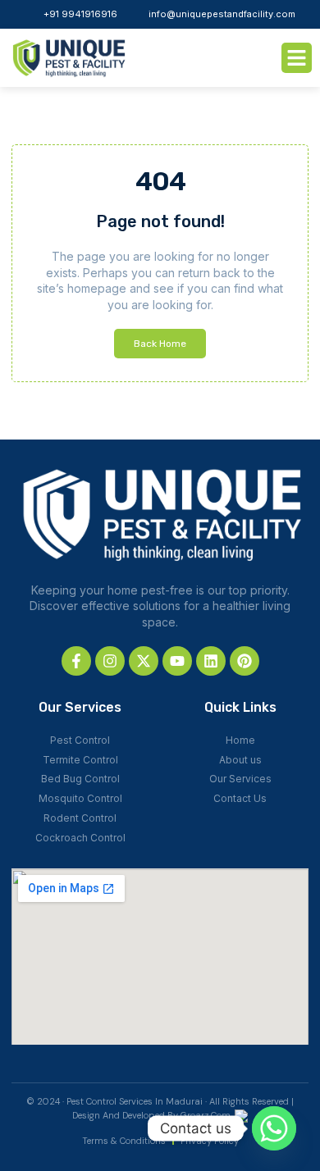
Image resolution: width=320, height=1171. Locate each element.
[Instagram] (110, 661)
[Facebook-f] (76, 661)
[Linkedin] (211, 661)
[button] (297, 58)
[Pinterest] (244, 661)
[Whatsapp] (274, 1128)
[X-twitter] (143, 661)
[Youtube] (177, 661)
